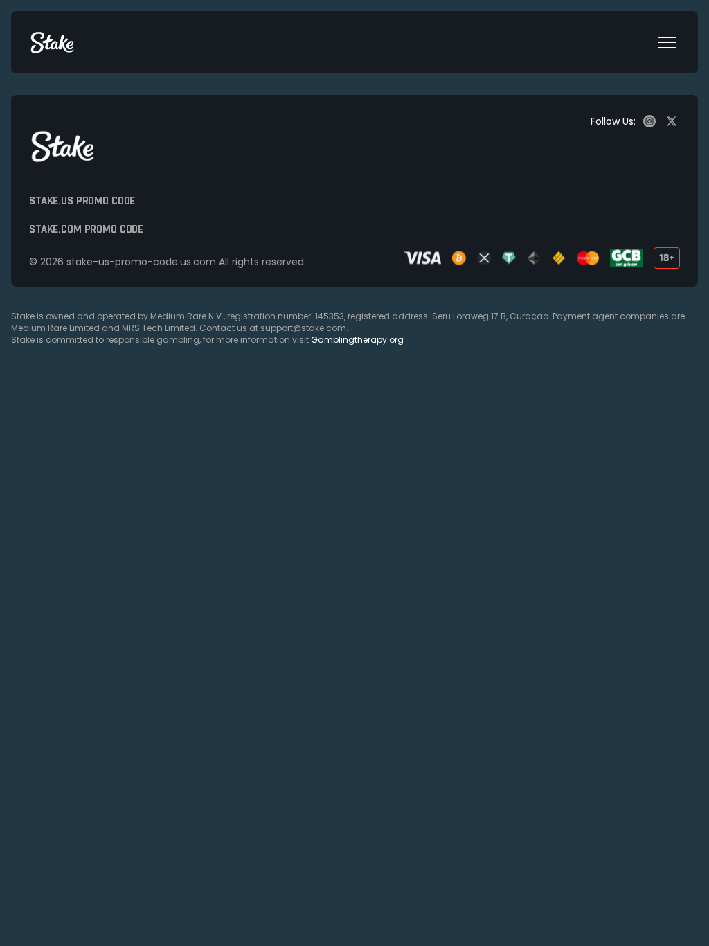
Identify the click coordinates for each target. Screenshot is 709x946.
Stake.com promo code (86, 230)
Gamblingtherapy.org (357, 340)
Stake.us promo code (82, 201)
